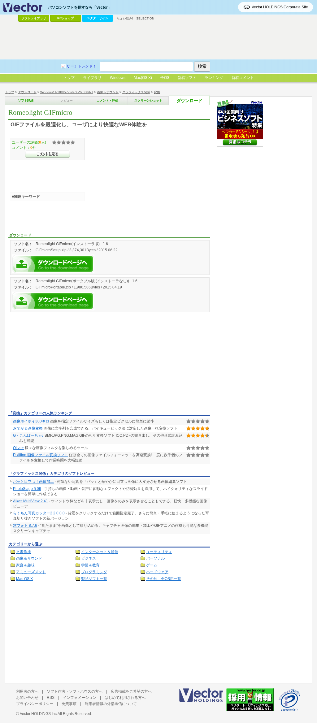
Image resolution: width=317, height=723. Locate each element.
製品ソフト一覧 (94, 579)
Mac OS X (24, 579)
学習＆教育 (90, 565)
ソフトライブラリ (33, 18)
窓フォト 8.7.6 (25, 525)
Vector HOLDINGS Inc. (39, 714)
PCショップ (65, 18)
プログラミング (94, 572)
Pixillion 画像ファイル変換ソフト (40, 455)
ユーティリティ (159, 552)
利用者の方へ (27, 691)
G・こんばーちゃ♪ (28, 435)
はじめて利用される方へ (125, 697)
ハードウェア (157, 572)
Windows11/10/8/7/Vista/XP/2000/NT (66, 92)
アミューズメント (31, 572)
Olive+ (18, 448)
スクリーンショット (148, 100)
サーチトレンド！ (81, 66)
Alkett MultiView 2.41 (30, 501)
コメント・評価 (107, 100)
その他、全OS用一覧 (163, 579)
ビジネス (88, 558)
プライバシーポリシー (34, 704)
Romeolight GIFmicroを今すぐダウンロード (53, 263)
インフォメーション (79, 697)
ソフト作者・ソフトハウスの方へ (74, 691)
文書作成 (23, 552)
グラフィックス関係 (136, 92)
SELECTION (145, 18)
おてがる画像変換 (28, 428)
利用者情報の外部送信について (111, 704)
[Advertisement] (60, 362)
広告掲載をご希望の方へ (131, 691)
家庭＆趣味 (25, 565)
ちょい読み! (125, 18)
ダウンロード (27, 92)
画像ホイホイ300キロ (31, 421)
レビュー (66, 100)
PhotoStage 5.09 (27, 489)
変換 (157, 92)
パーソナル (155, 558)
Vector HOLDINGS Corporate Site (280, 7)
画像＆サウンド (108, 92)
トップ (9, 92)
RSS (50, 697)
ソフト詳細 (25, 100)
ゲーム (151, 565)
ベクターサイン (97, 18)
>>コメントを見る (47, 154)
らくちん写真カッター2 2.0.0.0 (39, 513)
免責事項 (69, 704)
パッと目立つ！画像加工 (33, 481)
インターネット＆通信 (99, 552)
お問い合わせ (27, 697)
